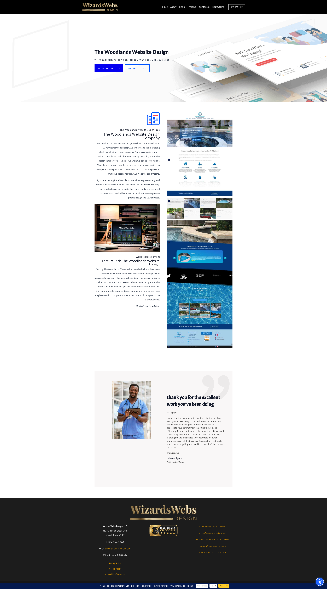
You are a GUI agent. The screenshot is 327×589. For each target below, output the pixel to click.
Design (182, 7)
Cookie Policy (115, 568)
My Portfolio (136, 68)
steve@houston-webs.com (118, 548)
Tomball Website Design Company (212, 552)
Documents (218, 7)
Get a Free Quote (108, 68)
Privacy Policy (115, 563)
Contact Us (237, 7)
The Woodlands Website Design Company (212, 539)
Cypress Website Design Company (212, 532)
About (173, 7)
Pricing (192, 7)
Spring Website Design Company (212, 526)
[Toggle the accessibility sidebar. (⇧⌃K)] (320, 582)
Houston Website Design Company (212, 546)
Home (165, 7)
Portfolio (204, 7)
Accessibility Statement (115, 574)
